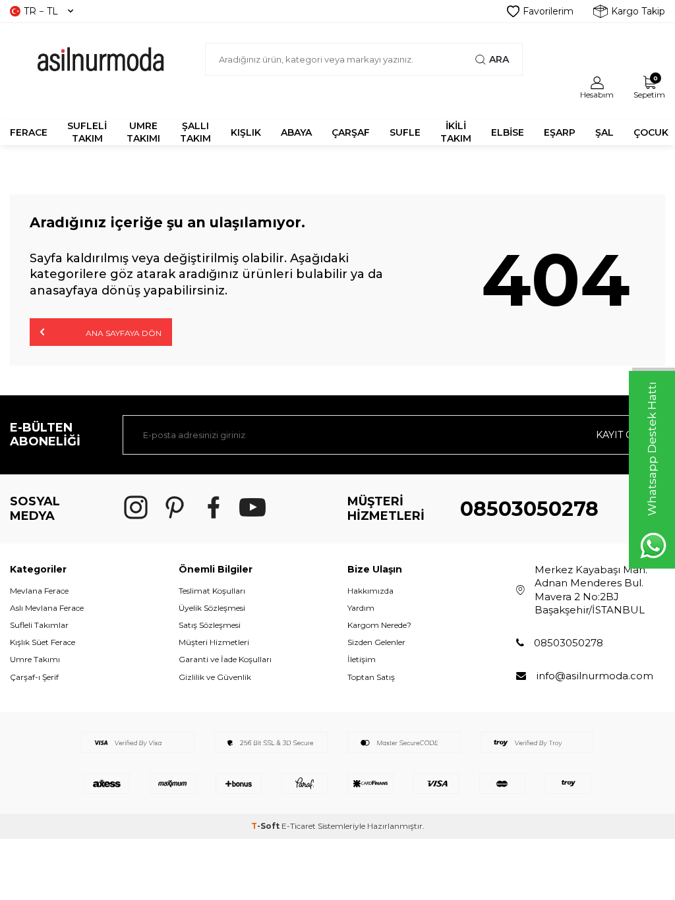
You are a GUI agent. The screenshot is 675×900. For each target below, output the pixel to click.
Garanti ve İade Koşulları (225, 659)
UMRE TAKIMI (143, 132)
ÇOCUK (650, 132)
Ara (499, 59)
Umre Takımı (35, 659)
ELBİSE (507, 132)
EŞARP (559, 132)
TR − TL (41, 11)
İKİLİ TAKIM (455, 132)
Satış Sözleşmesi (210, 625)
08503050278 (529, 509)
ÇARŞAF (351, 132)
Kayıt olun (625, 435)
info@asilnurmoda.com (594, 675)
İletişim (361, 659)
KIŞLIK (246, 132)
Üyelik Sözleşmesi (212, 608)
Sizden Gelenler (376, 642)
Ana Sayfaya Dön (122, 333)
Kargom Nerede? (379, 625)
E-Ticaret (298, 826)
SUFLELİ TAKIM (87, 132)
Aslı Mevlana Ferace (47, 608)
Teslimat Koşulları (212, 591)
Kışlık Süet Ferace (42, 642)
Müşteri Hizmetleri (214, 642)
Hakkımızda (370, 591)
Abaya (296, 132)
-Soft (266, 826)
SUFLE (405, 132)
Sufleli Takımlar (39, 625)
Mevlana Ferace (39, 591)
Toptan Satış (371, 677)
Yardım (360, 608)
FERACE (28, 132)
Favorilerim (548, 11)
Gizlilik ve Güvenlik (215, 677)
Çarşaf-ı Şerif (34, 677)
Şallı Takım (195, 132)
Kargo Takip (638, 11)
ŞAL (604, 132)
